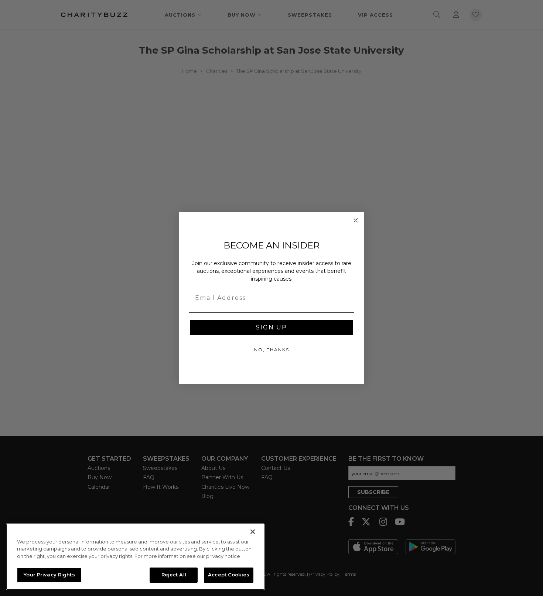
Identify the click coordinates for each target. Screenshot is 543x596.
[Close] (253, 532)
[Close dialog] (355, 220)
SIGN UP (271, 327)
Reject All (173, 575)
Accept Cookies (228, 575)
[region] (135, 557)
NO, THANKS (271, 349)
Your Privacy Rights (49, 575)
